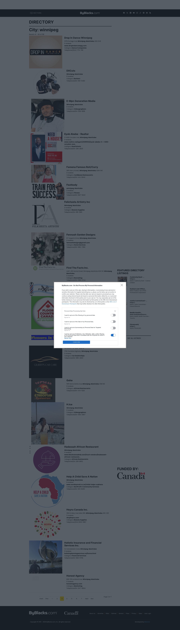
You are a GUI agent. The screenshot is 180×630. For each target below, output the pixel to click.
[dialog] (90, 315)
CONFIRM (76, 342)
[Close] (122, 285)
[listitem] (90, 311)
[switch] (113, 315)
